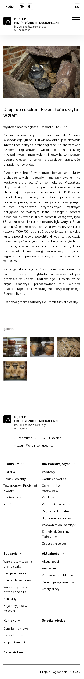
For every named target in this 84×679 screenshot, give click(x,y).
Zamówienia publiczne (57, 575)
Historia (9, 472)
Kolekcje (48, 497)
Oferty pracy (50, 589)
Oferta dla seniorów (17, 580)
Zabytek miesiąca (54, 543)
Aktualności (50, 561)
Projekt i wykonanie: (60, 672)
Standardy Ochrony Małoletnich (55, 534)
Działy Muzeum (14, 635)
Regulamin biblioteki (56, 511)
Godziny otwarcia (54, 479)
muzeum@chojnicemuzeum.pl (34, 445)
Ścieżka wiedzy (53, 620)
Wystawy (48, 472)
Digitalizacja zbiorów (56, 518)
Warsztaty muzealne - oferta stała (19, 563)
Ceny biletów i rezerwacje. (51, 487)
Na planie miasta (15, 642)
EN (77, 7)
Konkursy (10, 599)
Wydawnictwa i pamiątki (59, 525)
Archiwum (49, 568)
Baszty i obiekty (15, 479)
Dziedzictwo (13, 652)
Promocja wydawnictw (58, 582)
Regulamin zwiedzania (57, 504)
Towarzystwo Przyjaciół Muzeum (20, 487)
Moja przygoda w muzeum (15, 608)
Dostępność (12, 497)
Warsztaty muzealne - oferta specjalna (19, 589)
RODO (7, 504)
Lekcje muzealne (15, 573)
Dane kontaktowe (16, 628)
